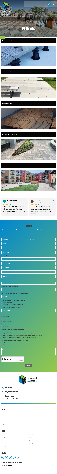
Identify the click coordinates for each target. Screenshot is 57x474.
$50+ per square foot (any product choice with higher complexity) (19, 337)
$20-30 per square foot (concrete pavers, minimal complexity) (19, 332)
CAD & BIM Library (21, 19)
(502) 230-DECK (9, 388)
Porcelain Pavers (7, 321)
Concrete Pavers (7, 319)
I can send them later (8, 346)
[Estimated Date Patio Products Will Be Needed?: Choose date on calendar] (17, 296)
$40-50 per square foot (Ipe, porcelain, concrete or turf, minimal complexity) (22, 335)
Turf (4, 323)
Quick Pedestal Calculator (34, 19)
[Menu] (54, 4)
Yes (4, 342)
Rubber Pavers (7, 326)
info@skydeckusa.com (11, 392)
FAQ (10, 465)
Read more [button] (25, 213)
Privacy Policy (5, 465)
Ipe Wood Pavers (7, 318)
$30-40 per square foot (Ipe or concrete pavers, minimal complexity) (20, 333)
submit (28, 365)
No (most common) (8, 302)
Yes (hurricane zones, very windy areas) (13, 304)
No (4, 344)
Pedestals (6, 316)
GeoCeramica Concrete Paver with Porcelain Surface (16, 325)
